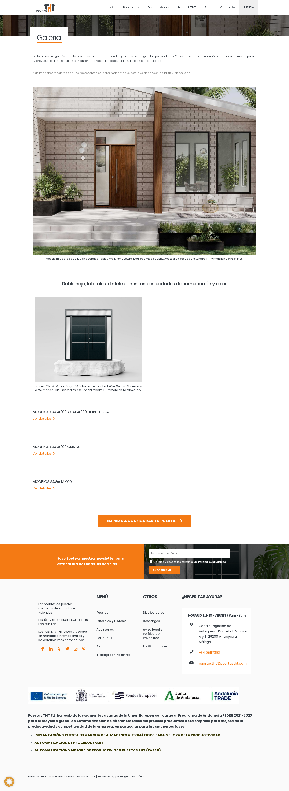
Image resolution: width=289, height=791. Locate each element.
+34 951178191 (209, 652)
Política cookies (155, 646)
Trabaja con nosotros (113, 655)
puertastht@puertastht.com (223, 663)
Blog (99, 646)
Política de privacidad (212, 562)
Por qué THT (105, 638)
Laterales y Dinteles (111, 621)
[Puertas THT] (45, 7)
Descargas (151, 621)
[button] (9, 781)
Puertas (102, 612)
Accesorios (105, 629)
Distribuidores (153, 612)
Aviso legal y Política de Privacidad (152, 633)
